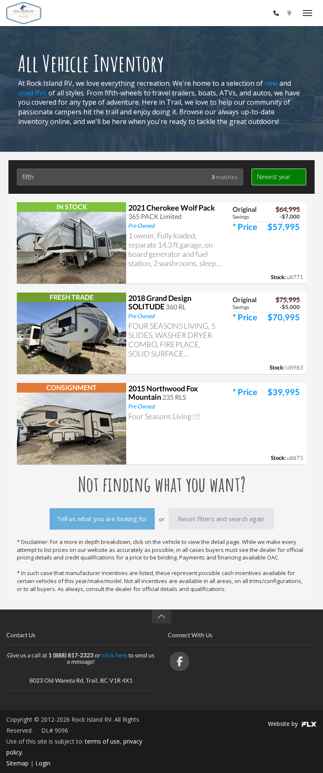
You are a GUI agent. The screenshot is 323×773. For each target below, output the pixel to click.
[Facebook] (179, 661)
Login (42, 763)
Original (245, 209)
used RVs (32, 93)
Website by (283, 724)
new (271, 83)
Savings (241, 216)
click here (114, 655)
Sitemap (17, 763)
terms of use (102, 741)
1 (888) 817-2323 (246, 13)
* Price (245, 226)
